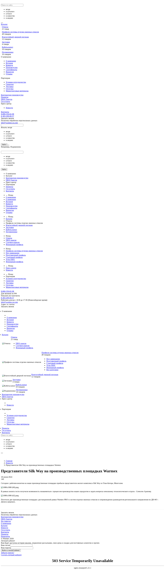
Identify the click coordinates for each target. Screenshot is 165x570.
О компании (11, 61)
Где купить (5, 101)
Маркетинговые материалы (17, 91)
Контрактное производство (12, 95)
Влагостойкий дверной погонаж (15, 37)
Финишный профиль (14, 245)
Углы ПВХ (10, 259)
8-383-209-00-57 (7, 116)
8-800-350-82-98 (7, 114)
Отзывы (9, 74)
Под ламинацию (12, 253)
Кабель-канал (7, 47)
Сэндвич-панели (13, 242)
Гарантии (10, 84)
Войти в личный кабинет (11, 550)
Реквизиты (5, 536)
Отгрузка (9, 89)
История (9, 63)
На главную (6, 521)
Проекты (4, 97)
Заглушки (6, 42)
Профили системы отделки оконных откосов (20, 32)
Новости (9, 108)
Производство (12, 67)
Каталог (4, 24)
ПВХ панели (11, 240)
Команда (9, 65)
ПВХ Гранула (6, 99)
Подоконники (7, 52)
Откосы (5, 27)
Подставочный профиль (16, 255)
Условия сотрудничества (16, 82)
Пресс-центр (11, 268)
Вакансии (10, 72)
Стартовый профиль (14, 257)
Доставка (9, 87)
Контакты (5, 112)
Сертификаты (11, 70)
